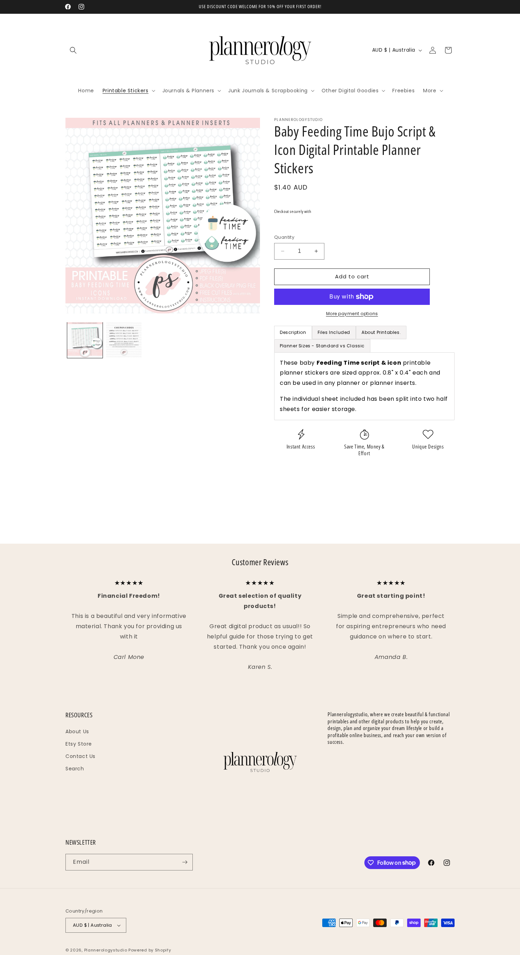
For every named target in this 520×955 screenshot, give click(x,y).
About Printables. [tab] (381, 332)
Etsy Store (78, 743)
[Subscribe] (184, 862)
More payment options (352, 314)
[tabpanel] (364, 386)
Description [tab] (293, 332)
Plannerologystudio (105, 950)
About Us (77, 731)
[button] (73, 50)
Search (74, 768)
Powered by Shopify (149, 950)
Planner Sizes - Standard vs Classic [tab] (322, 346)
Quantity (284, 237)
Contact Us (80, 756)
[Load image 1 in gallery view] (85, 340)
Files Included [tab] (334, 332)
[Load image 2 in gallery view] (123, 340)
